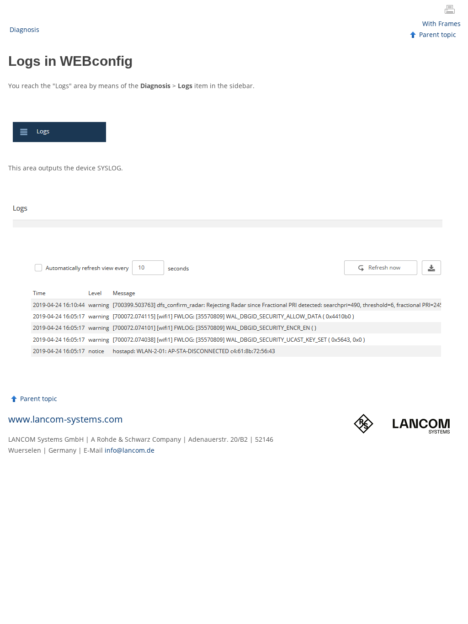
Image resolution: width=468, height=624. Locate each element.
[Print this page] (451, 10)
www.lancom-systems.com (65, 419)
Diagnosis (24, 29)
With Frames (441, 23)
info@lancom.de (129, 450)
